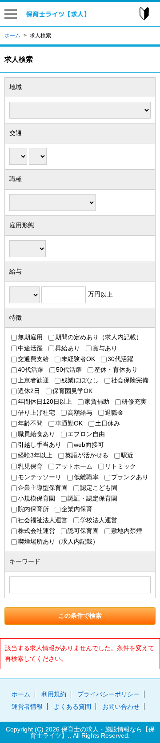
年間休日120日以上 (45, 401)
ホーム (21, 694)
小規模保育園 (36, 498)
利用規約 (53, 694)
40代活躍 (31, 369)
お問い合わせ (121, 706)
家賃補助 (96, 401)
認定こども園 (98, 487)
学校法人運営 (98, 520)
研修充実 (134, 401)
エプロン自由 (86, 433)
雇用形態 (21, 225)
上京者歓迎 (33, 380)
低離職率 (86, 477)
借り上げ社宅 (36, 412)
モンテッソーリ (39, 477)
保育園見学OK (72, 391)
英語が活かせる (86, 455)
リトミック (120, 466)
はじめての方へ (144, 14)
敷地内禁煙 (126, 530)
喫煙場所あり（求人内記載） (58, 541)
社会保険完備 (129, 380)
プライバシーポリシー (108, 694)
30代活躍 (120, 358)
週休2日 (29, 391)
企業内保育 (76, 509)
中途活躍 (30, 348)
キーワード (24, 561)
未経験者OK (78, 358)
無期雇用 (30, 337)
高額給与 (80, 412)
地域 (15, 87)
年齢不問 (30, 423)
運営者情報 (27, 706)
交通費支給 (33, 358)
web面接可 (89, 445)
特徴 (15, 317)
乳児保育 (30, 466)
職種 (15, 179)
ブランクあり (129, 477)
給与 (15, 271)
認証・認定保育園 (92, 498)
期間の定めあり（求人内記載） (98, 337)
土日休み (107, 423)
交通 (15, 132)
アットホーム (73, 466)
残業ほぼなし (80, 380)
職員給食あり (36, 433)
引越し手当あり (39, 445)
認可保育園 (83, 530)
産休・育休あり (116, 369)
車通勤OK (69, 423)
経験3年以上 (35, 455)
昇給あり (67, 348)
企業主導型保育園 (43, 487)
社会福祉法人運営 (43, 520)
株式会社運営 (36, 530)
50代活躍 (69, 369)
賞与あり (104, 348)
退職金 (114, 412)
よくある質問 (72, 706)
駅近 (127, 455)
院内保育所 (33, 509)
